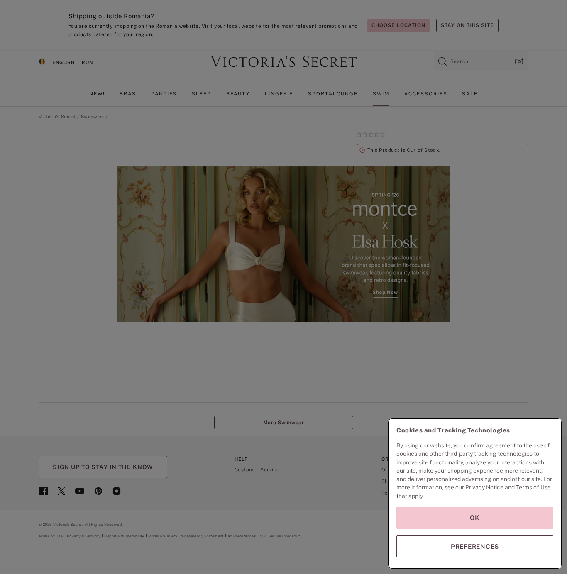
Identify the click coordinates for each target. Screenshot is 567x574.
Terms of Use (533, 487)
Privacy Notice (484, 487)
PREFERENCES (475, 546)
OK (475, 517)
